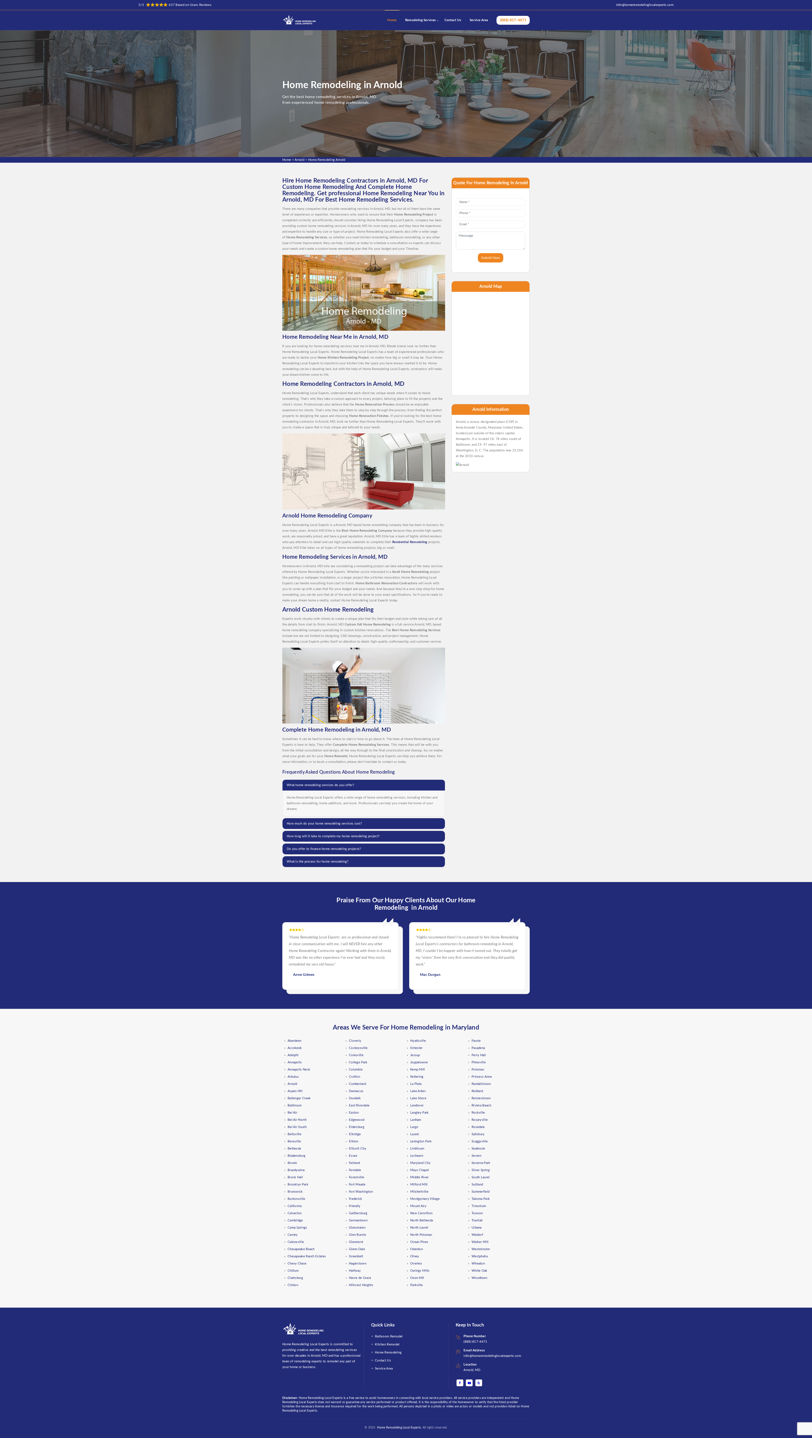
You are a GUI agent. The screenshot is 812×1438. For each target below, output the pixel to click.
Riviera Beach (481, 1105)
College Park (358, 1062)
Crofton (354, 1076)
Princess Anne (482, 1076)
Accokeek (295, 1048)
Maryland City (420, 1163)
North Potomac (421, 1234)
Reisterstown (481, 1098)
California (295, 1206)
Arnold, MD (472, 1370)
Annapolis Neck (299, 1069)
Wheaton (478, 1263)
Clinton (293, 1285)
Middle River (419, 1177)
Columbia (355, 1069)
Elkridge (355, 1134)
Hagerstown (357, 1263)
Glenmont (356, 1242)
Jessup (415, 1055)
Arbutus (293, 1076)
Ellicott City (357, 1148)
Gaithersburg (358, 1213)
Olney (414, 1256)
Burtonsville (296, 1198)
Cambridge (295, 1220)
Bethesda (294, 1148)
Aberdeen (294, 1040)
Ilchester (416, 1048)
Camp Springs (297, 1227)
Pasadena (478, 1048)
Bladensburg (296, 1155)
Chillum (293, 1270)
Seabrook (478, 1148)
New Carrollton (421, 1213)
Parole (476, 1040)
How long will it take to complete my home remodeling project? (333, 836)
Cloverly (355, 1040)
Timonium (479, 1206)
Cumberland (357, 1084)
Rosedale (478, 1127)
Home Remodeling (388, 1352)
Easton (354, 1112)
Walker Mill (480, 1242)
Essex (353, 1155)
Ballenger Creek (299, 1098)
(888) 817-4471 (513, 20)
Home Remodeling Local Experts (398, 1427)
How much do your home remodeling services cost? (324, 823)
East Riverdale (359, 1105)
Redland (477, 1091)
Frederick (355, 1198)
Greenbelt (356, 1256)
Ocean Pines (419, 1242)
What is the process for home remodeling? (317, 861)
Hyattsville (418, 1040)
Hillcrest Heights (361, 1285)
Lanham (415, 1119)
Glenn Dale (357, 1249)
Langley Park (419, 1112)
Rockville (478, 1112)
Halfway (355, 1270)
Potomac (478, 1069)
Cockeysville (358, 1048)
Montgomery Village (425, 1198)
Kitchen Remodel (387, 1344)
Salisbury (478, 1134)
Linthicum (417, 1148)
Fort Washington (361, 1191)
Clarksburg (295, 1278)
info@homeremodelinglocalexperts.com (645, 5)
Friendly (354, 1206)
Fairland (354, 1163)
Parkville (416, 1285)
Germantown (358, 1220)
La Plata (415, 1084)
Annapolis (295, 1062)
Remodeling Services (420, 20)
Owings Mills (420, 1270)
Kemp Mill (417, 1069)
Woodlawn (479, 1278)
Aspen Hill (295, 1091)
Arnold (299, 159)
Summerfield (481, 1191)
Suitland (477, 1184)
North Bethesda (421, 1220)
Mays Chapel (419, 1170)
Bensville (294, 1141)
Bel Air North (297, 1119)
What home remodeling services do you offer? (320, 785)
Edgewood (356, 1119)
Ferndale (355, 1170)
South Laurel (481, 1177)
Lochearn (416, 1155)
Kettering (417, 1076)
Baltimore (295, 1105)
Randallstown (481, 1084)
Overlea (416, 1263)
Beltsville (294, 1134)
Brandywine (296, 1170)
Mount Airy (418, 1206)
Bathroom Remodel (389, 1336)
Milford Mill (419, 1184)
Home (391, 20)
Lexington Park (421, 1141)
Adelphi (293, 1055)
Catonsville (296, 1242)
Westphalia (480, 1256)
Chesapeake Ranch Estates (307, 1256)
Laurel (414, 1134)
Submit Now (490, 257)
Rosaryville (480, 1119)
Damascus (356, 1091)
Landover (417, 1105)
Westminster (481, 1249)
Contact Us (452, 20)
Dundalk (355, 1098)
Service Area (479, 20)
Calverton (295, 1213)
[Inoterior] (300, 20)
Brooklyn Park (298, 1184)
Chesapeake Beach (301, 1249)
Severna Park (481, 1163)
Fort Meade (357, 1184)
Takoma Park (481, 1198)
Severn (476, 1155)
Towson (477, 1213)
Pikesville (479, 1062)
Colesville (356, 1055)
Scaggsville (480, 1141)
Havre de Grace (360, 1278)
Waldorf (477, 1234)
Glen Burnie (357, 1234)
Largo (414, 1127)
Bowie (292, 1163)
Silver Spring (481, 1170)
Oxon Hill (417, 1278)
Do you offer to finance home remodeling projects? (324, 849)
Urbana (477, 1227)
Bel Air (292, 1112)
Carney (293, 1234)
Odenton (416, 1249)
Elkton (353, 1141)
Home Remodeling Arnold (326, 159)
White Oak (479, 1270)
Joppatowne (419, 1062)
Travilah (477, 1220)
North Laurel (419, 1227)
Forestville (356, 1177)
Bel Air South (297, 1127)
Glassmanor (357, 1227)
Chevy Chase (297, 1263)
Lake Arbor (418, 1091)
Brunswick (295, 1191)
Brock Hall (295, 1177)
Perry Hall (479, 1055)
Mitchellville (419, 1191)
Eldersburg (356, 1127)
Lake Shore (418, 1098)
